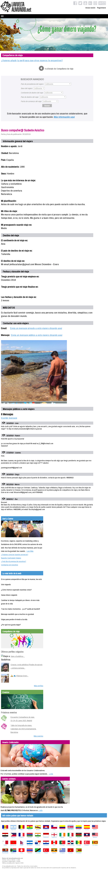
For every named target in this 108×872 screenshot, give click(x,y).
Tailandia (29, 852)
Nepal (21, 845)
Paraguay (46, 845)
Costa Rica (70, 829)
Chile (54, 829)
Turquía (46, 852)
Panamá (38, 845)
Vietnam (70, 852)
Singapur (86, 845)
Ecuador (78, 829)
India (37, 837)
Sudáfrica (13, 852)
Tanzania (37, 852)
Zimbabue (78, 852)
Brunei (38, 829)
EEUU (95, 829)
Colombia (62, 829)
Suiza (21, 852)
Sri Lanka (95, 845)
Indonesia (46, 837)
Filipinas (13, 837)
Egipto (5, 837)
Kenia (78, 837)
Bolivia (29, 829)
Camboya (46, 829)
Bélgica (21, 829)
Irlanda (62, 837)
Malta (5, 845)
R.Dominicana (70, 845)
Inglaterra (54, 837)
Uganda (54, 852)
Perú (54, 845)
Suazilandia (5, 852)
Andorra (5, 829)
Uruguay (62, 852)
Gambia (30, 837)
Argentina (13, 829)
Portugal (62, 845)
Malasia (95, 837)
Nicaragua (29, 845)
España (87, 829)
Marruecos (13, 845)
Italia (70, 837)
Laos (86, 837)
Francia (21, 837)
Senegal (79, 845)
